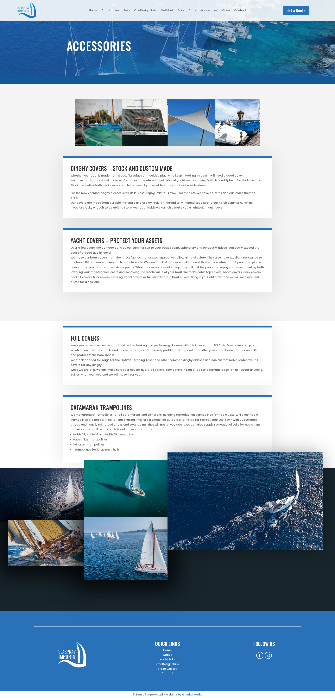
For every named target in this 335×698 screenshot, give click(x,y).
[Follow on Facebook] (259, 655)
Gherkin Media (192, 694)
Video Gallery (167, 669)
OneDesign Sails (145, 10)
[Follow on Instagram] (268, 655)
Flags (192, 10)
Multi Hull (167, 10)
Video (226, 10)
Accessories (209, 10)
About (106, 10)
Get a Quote (296, 10)
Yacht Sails (122, 10)
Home (93, 10)
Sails (181, 10)
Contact (240, 10)
